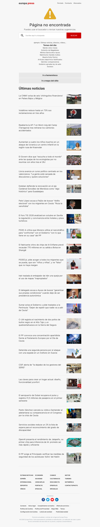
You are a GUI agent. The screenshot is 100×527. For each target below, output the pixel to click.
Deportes (24, 485)
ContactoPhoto (71, 485)
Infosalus (54, 489)
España (23, 478)
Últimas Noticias (26, 475)
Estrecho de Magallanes (50, 50)
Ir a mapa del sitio (50, 81)
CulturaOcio (55, 478)
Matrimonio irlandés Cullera (50, 55)
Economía (39, 475)
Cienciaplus (39, 482)
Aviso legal (32, 506)
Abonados (77, 3)
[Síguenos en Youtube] (52, 500)
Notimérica (69, 482)
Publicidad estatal (62, 512)
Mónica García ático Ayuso (50, 52)
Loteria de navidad (46, 512)
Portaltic (39, 485)
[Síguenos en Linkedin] (57, 500)
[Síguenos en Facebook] (43, 500)
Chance (53, 475)
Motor (67, 475)
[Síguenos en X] (48, 500)
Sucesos (50, 66)
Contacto (68, 3)
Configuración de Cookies (29, 512)
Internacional (25, 482)
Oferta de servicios (62, 506)
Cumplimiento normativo (46, 506)
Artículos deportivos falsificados (50, 59)
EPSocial (38, 489)
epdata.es (53, 485)
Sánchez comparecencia (50, 62)
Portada (60, 3)
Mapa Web (54, 509)
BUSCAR (74, 35)
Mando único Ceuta (50, 48)
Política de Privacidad (42, 509)
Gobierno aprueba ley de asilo (50, 64)
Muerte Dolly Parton (50, 57)
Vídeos (22, 489)
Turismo (68, 478)
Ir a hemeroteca (50, 75)
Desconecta (55, 482)
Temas (62, 509)
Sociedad (38, 478)
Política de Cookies (26, 509)
